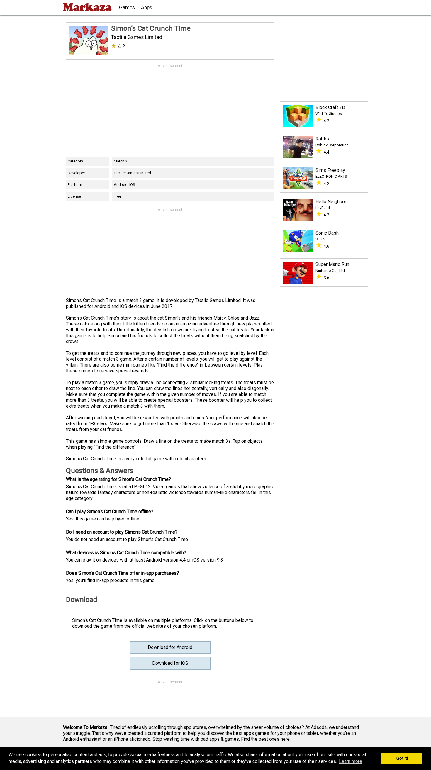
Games (127, 7)
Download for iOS (170, 663)
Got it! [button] (402, 758)
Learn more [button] (350, 761)
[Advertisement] (170, 110)
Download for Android (170, 647)
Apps (146, 7)
